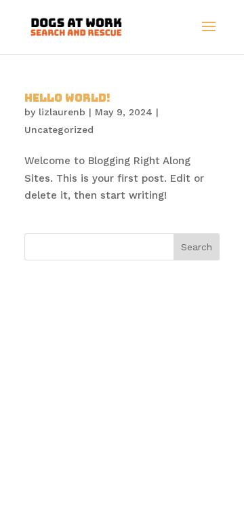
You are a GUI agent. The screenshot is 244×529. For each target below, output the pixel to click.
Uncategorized (59, 129)
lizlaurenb (62, 111)
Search (196, 246)
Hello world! (67, 98)
